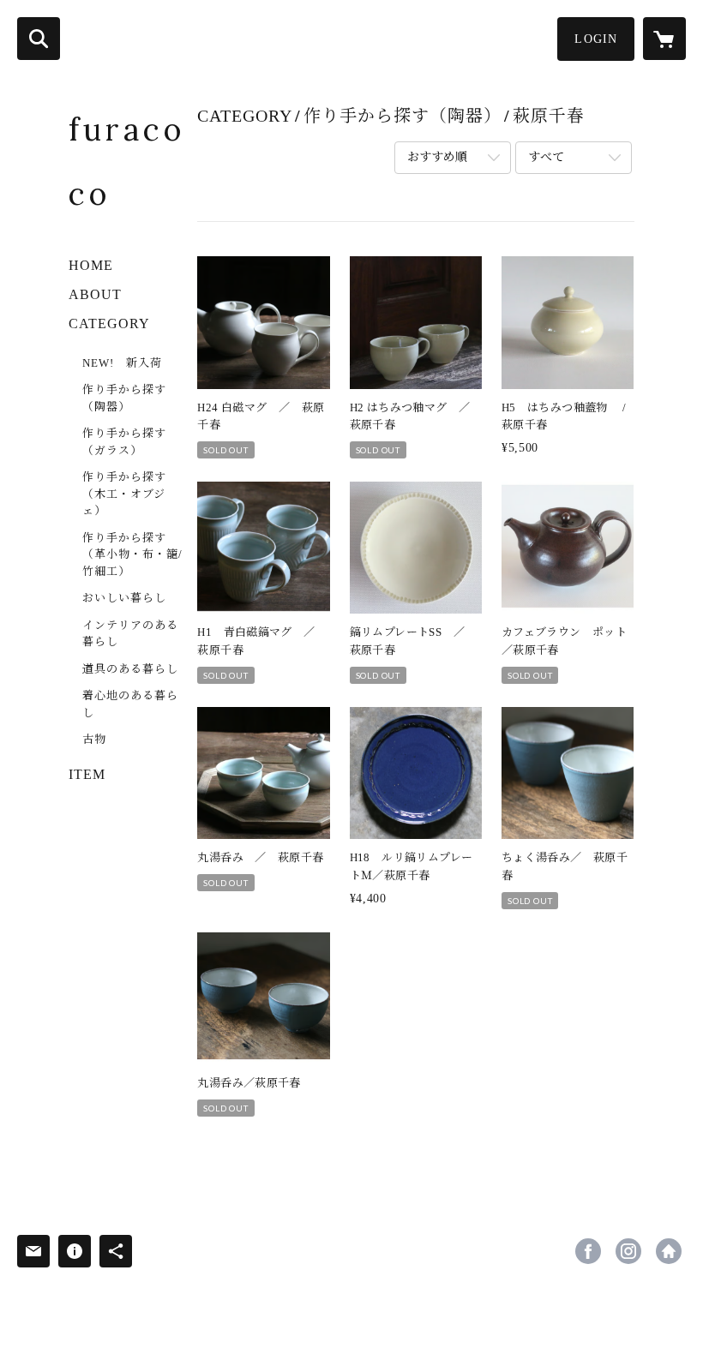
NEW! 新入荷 (122, 362)
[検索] (38, 38)
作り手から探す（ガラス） (124, 442)
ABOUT (95, 294)
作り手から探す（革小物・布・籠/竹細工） (132, 554)
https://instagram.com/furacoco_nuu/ (628, 1251)
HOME (91, 265)
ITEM (87, 774)
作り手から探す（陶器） (124, 398)
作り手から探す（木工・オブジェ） (124, 493)
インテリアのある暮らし (130, 634)
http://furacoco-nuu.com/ (669, 1251)
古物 (94, 739)
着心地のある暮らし (130, 704)
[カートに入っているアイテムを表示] (664, 38)
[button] (595, 39)
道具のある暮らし (130, 668)
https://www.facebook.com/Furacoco (588, 1251)
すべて (546, 157)
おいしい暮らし (124, 597)
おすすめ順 (437, 157)
